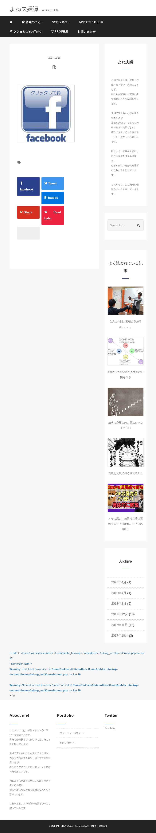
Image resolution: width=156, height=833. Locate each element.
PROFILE (61, 31)
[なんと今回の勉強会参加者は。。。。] (125, 300)
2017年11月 (119, 625)
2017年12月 (119, 614)
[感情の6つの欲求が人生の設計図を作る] (125, 351)
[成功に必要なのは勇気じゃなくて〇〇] (125, 402)
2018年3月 (118, 603)
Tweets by (110, 728)
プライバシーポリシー (71, 733)
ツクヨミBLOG (92, 22)
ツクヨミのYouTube (27, 31)
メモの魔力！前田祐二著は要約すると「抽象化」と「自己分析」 (125, 524)
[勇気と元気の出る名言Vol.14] (125, 452)
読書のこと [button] (33, 22)
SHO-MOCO (67, 826)
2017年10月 (119, 635)
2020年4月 (118, 582)
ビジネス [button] (62, 22)
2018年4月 (118, 593)
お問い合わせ (87, 31)
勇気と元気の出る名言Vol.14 (125, 473)
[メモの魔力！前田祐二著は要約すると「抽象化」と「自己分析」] (125, 497)
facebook (26, 189)
